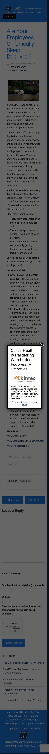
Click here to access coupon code (24, 403)
